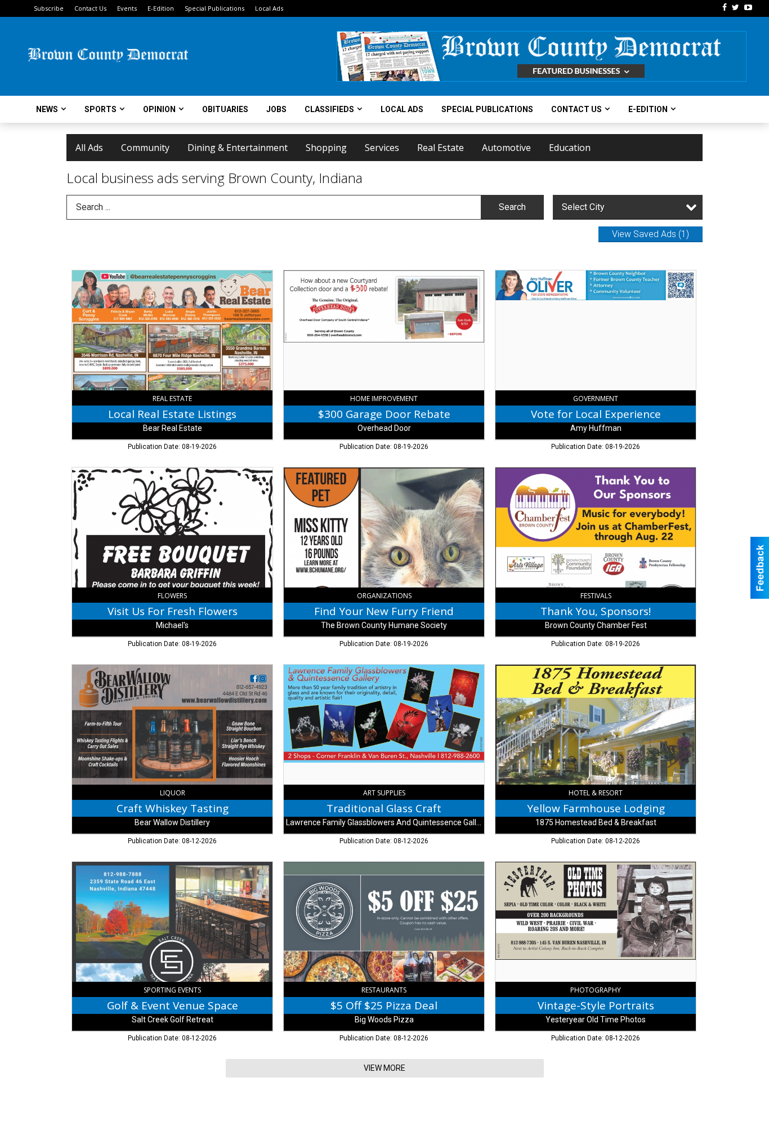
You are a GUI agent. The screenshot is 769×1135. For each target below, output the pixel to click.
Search (512, 207)
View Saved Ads (650, 234)
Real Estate (440, 147)
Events (127, 8)
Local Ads (269, 8)
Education (570, 147)
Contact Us (90, 8)
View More (384, 1067)
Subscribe (49, 8)
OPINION (159, 109)
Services (382, 147)
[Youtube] (748, 7)
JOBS (276, 109)
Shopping (326, 147)
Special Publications (214, 8)
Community (145, 147)
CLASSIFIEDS (329, 109)
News (47, 109)
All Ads (89, 147)
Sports (100, 109)
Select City (583, 207)
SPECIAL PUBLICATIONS (487, 109)
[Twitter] (735, 7)
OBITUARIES (225, 109)
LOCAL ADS (402, 109)
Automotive (506, 147)
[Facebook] (724, 7)
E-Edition (160, 8)
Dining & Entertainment (237, 147)
